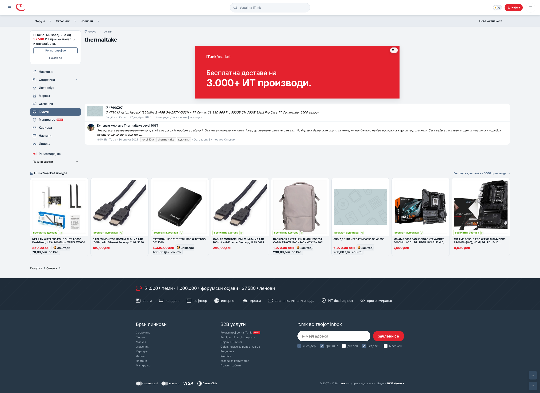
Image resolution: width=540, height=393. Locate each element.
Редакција (227, 351)
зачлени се (388, 336)
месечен (395, 346)
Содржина (143, 332)
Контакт (225, 356)
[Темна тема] (497, 7)
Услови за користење (234, 360)
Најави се (55, 57)
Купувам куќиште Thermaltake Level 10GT (127, 125)
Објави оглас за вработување (240, 346)
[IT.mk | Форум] (20, 8)
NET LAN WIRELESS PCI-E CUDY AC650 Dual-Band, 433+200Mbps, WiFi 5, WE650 (58, 241)
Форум (40, 21)
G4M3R (102, 139)
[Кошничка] (530, 7)
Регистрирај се (55, 50)
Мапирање (143, 365)
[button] (50, 21)
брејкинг (331, 346)
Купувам (229, 139)
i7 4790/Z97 (114, 107)
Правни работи (230, 365)
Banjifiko (111, 117)
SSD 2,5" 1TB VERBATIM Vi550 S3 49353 (358, 239)
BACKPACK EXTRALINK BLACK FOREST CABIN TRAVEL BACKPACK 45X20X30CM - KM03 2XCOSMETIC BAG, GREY (300, 242)
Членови (87, 21)
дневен (352, 346)
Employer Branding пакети (237, 337)
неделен (373, 346)
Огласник (63, 21)
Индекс (141, 356)
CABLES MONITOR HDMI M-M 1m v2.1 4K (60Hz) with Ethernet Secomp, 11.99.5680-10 (119, 242)
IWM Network (395, 383)
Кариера (141, 351)
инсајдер (309, 346)
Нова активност (490, 21)
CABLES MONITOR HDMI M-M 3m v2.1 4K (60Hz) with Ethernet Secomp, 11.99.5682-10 (239, 242)
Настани (141, 360)
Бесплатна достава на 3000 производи (480, 173)
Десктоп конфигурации (186, 117)
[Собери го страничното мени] (9, 7)
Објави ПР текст (231, 342)
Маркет (141, 342)
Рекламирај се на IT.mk (239, 332)
